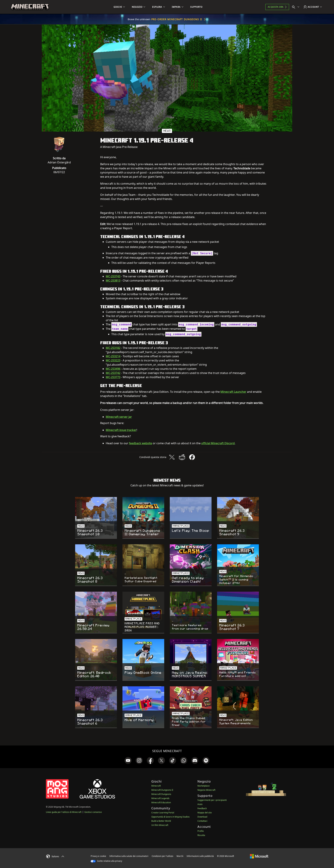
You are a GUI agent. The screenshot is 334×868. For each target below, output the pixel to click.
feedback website (140, 443)
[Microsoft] (259, 856)
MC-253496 (113, 369)
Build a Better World (161, 820)
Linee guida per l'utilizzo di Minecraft (63, 812)
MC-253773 (113, 377)
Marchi (180, 856)
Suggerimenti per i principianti (212, 800)
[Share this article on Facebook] (192, 457)
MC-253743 (113, 276)
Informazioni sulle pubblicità (200, 856)
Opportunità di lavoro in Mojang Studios (170, 816)
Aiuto (199, 804)
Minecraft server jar (119, 417)
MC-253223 (113, 360)
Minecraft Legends (160, 798)
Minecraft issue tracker (121, 430)
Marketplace (203, 785)
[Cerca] (296, 7)
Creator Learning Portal (162, 812)
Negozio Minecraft (206, 789)
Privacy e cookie (98, 856)
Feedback (202, 808)
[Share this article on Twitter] (172, 457)
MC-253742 (113, 373)
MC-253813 (113, 280)
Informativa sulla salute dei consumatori (128, 856)
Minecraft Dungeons (161, 794)
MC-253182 (113, 348)
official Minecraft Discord (218, 443)
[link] (128, 760)
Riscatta (201, 835)
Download (202, 816)
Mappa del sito (204, 812)
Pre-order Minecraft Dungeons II (176, 19)
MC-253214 (113, 356)
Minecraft (156, 785)
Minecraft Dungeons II (162, 789)
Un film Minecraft (159, 825)
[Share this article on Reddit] (182, 457)
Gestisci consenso (93, 812)
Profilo (200, 831)
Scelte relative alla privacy (109, 861)
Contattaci (202, 820)
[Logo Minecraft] (29, 7)
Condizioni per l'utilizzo (162, 856)
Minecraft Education (161, 802)
